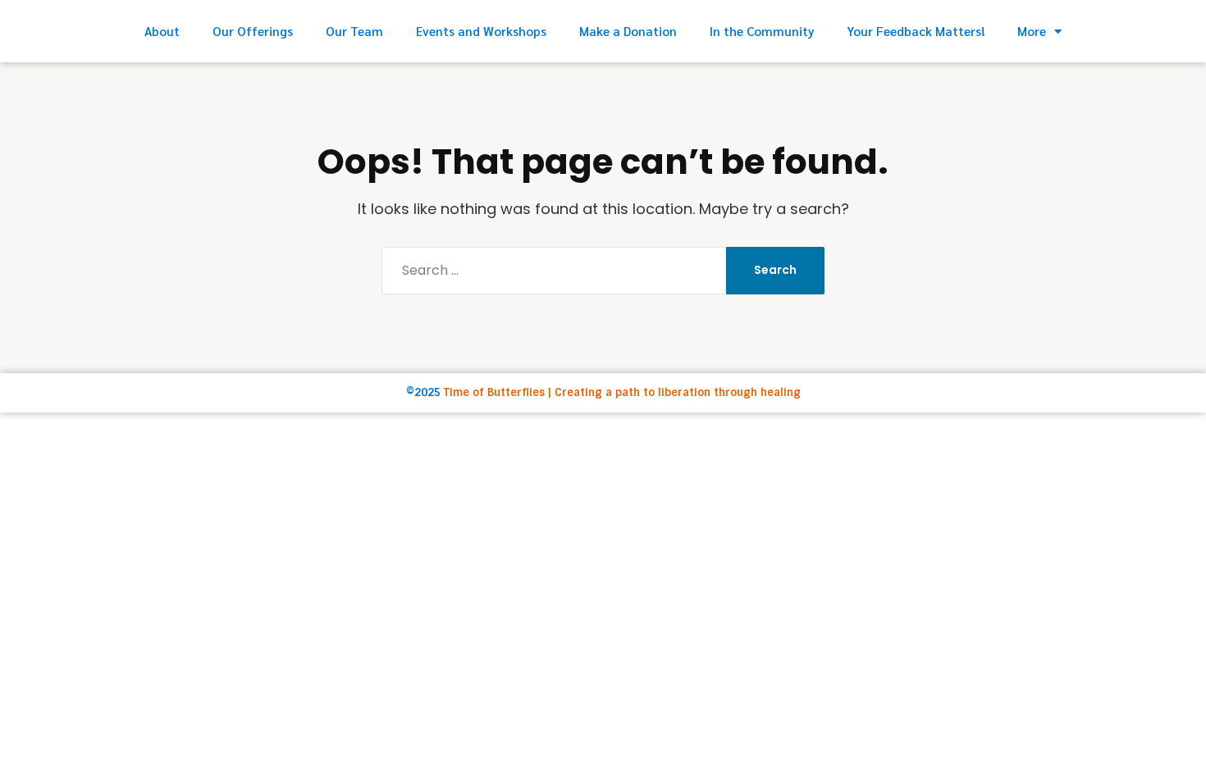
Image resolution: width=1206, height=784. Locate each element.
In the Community (762, 31)
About (162, 31)
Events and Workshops (481, 31)
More (1031, 31)
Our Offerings (252, 31)
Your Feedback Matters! (915, 31)
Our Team (354, 31)
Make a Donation (628, 31)
